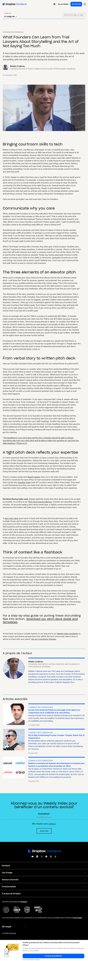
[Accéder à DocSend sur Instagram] (51, 857)
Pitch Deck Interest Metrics (40, 502)
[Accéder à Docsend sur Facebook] (46, 857)
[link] (63, 4)
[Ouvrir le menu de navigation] (84, 4)
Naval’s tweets (34, 477)
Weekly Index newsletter (67, 633)
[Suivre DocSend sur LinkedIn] (37, 857)
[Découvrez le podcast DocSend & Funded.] (55, 857)
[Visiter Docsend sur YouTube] (32, 857)
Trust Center (77, 918)
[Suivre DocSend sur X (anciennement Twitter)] (42, 857)
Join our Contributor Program (43, 639)
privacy (52, 823)
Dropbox (23, 902)
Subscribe (44, 831)
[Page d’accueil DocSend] (44, 851)
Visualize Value (24, 482)
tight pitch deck (11, 518)
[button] (53, 956)
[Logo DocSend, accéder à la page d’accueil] (14, 4)
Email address (44, 814)
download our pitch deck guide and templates (40, 620)
